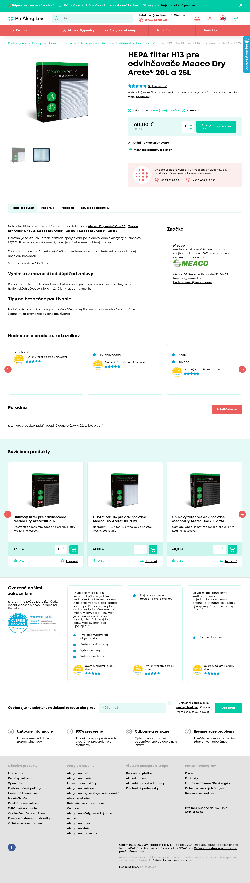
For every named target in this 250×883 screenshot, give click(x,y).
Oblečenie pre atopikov (25, 823)
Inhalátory (15, 773)
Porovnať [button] (193, 111)
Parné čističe (17, 798)
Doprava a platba (139, 773)
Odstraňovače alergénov (26, 813)
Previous (8, 369)
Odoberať (228, 708)
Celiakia (73, 808)
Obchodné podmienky (142, 788)
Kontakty (210, 30)
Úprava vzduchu (60, 43)
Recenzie (47, 208)
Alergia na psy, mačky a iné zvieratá (93, 793)
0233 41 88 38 (156, 20)
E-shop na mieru (129, 867)
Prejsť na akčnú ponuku (177, 5)
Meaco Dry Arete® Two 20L (56, 231)
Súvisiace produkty (95, 208)
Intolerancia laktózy (81, 783)
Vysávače (15, 783)
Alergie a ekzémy (123, 30)
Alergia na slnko (78, 828)
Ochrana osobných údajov (204, 788)
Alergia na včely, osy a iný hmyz (89, 813)
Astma (71, 818)
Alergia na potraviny (82, 833)
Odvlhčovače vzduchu (93, 43)
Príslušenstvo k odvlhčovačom (138, 43)
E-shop (21, 30)
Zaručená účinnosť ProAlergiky (207, 783)
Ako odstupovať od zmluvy (145, 783)
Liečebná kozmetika (22, 793)
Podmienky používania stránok (172, 860)
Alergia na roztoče (80, 788)
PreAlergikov (17, 43)
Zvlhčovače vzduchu (23, 808)
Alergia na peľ (77, 773)
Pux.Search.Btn (57, 18)
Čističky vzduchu (20, 778)
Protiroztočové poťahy (24, 788)
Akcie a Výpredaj (81, 30)
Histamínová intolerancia (85, 803)
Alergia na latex (78, 823)
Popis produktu (23, 208)
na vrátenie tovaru (150, 143)
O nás (189, 773)
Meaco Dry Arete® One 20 (107, 226)
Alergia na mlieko (79, 778)
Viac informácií (139, 97)
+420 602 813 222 (204, 180)
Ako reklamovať (137, 778)
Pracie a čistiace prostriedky (29, 818)
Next (242, 369)
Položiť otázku (227, 409)
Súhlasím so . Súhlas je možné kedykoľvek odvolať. (193, 707)
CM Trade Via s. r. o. (158, 845)
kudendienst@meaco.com (192, 282)
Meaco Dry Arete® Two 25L (98, 231)
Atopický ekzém (78, 798)
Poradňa (163, 30)
